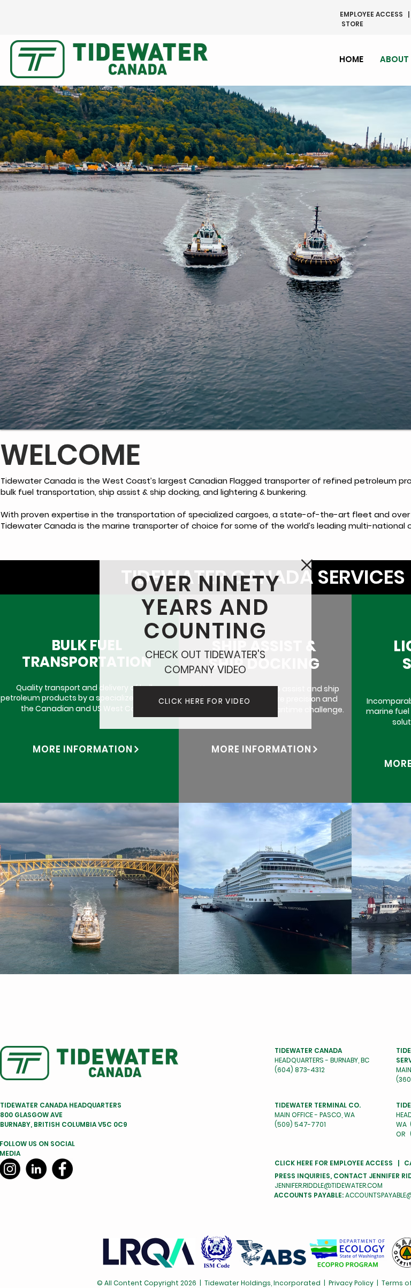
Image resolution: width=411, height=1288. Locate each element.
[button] (307, 565)
